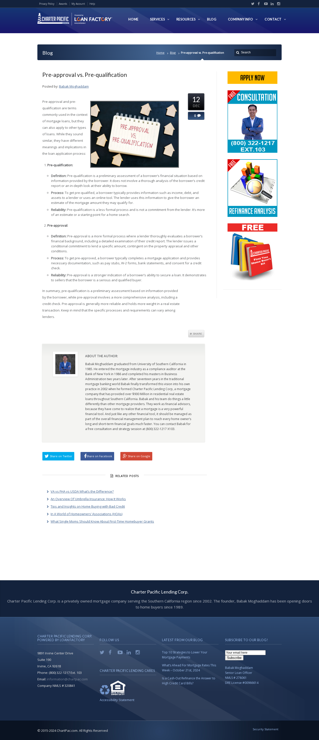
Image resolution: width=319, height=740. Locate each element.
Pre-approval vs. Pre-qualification (84, 74)
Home (160, 52)
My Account (78, 3)
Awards (63, 3)
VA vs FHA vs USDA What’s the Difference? (82, 491)
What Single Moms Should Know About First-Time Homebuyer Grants (102, 521)
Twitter (251, 3)
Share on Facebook (99, 456)
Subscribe (234, 658)
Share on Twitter (61, 456)
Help (92, 3)
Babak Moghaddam (74, 86)
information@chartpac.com (67, 679)
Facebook (258, 3)
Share (196, 333)
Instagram (277, 3)
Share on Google (139, 456)
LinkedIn (271, 3)
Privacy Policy (46, 3)
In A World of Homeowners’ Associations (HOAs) (86, 514)
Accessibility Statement (117, 700)
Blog (173, 52)
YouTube (264, 3)
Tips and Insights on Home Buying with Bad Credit (88, 506)
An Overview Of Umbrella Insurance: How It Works (88, 499)
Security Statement (265, 729)
